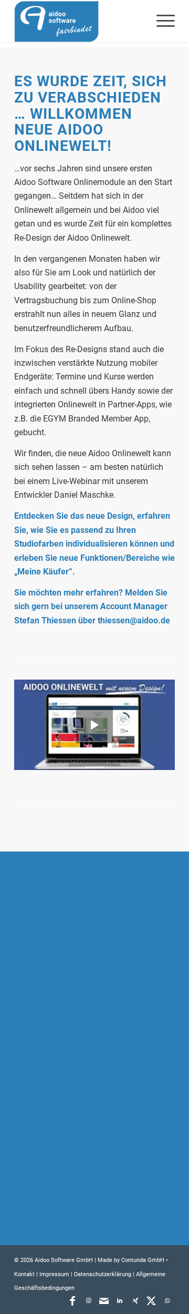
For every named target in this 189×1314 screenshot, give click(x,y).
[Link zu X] (151, 1301)
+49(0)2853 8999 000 (86, 943)
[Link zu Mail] (104, 1301)
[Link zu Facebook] (72, 1301)
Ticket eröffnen (55, 1110)
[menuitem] (160, 21)
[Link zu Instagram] (88, 1301)
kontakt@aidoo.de (75, 957)
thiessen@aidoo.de (134, 620)
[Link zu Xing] (135, 1301)
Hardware (45, 1034)
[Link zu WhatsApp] (167, 1301)
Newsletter (46, 1194)
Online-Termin (53, 1152)
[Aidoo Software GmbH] (78, 21)
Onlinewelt (46, 1055)
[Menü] (160, 21)
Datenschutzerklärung (102, 1274)
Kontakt (41, 1173)
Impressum (54, 1274)
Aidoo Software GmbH (64, 1260)
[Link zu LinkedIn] (120, 1301)
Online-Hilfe (48, 1131)
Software (44, 1013)
